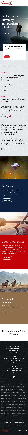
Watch (5, 149)
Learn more (6, 33)
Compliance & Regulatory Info (14, 425)
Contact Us (6, 422)
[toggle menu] (26, 3)
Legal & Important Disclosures (20, 422)
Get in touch (17, 332)
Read (7, 56)
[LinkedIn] (14, 378)
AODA (5, 425)
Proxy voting (23, 425)
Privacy (11, 422)
